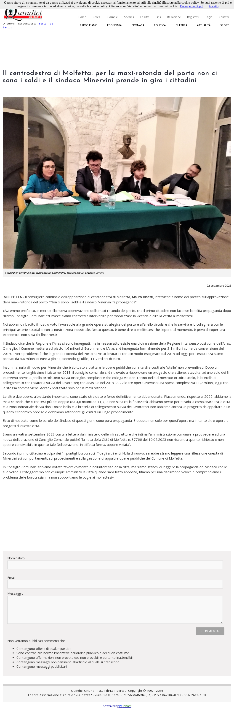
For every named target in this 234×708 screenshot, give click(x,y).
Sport (224, 25)
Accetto (213, 6)
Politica (160, 25)
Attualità (203, 25)
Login (208, 17)
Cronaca (137, 25)
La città (144, 17)
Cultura (181, 25)
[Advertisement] (117, 515)
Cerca (96, 17)
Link (158, 17)
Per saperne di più (191, 6)
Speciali (129, 17)
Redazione (174, 17)
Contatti (224, 17)
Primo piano (88, 25)
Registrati (193, 17)
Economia (114, 25)
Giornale (112, 17)
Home (82, 17)
